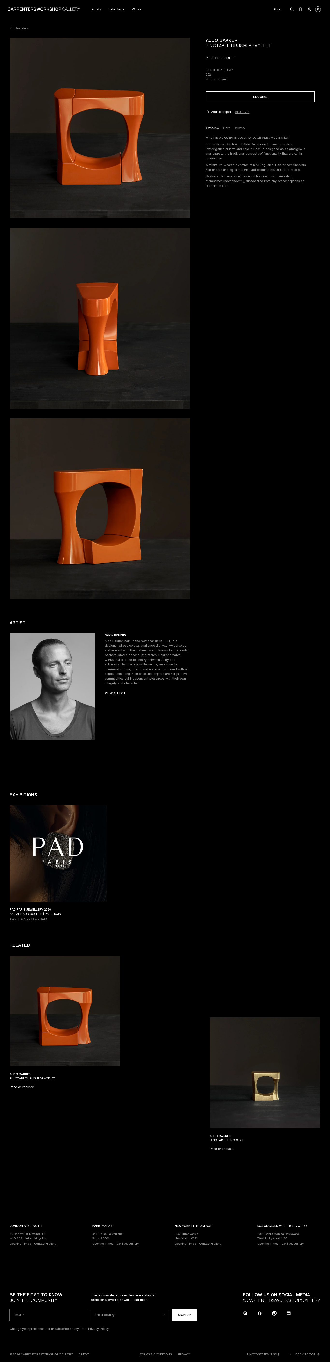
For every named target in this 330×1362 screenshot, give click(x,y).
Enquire (260, 97)
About (277, 9)
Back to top (305, 1354)
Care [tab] (226, 128)
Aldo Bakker (221, 40)
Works (136, 9)
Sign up (184, 1315)
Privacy (184, 1354)
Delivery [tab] (239, 128)
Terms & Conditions (156, 1354)
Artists (96, 9)
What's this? (242, 111)
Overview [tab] (212, 128)
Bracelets (22, 28)
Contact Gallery (45, 1243)
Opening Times (20, 1243)
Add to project (221, 112)
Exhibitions (116, 9)
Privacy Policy (98, 1329)
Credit (84, 1354)
